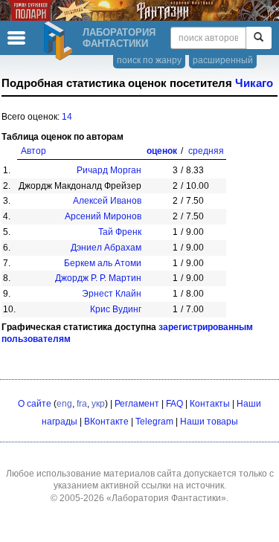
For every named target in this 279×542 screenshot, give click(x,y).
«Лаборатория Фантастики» (166, 498)
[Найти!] (259, 38)
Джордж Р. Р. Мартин (98, 278)
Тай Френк (119, 232)
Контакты (210, 404)
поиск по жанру (149, 60)
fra (82, 404)
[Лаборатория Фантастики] (60, 41)
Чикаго (254, 83)
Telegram (154, 421)
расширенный (223, 60)
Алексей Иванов (107, 201)
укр (98, 404)
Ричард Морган (109, 170)
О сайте (34, 404)
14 (67, 117)
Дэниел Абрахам (106, 247)
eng (64, 404)
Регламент (137, 404)
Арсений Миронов (103, 216)
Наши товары (209, 421)
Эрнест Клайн (111, 293)
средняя (206, 151)
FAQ (174, 404)
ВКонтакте (106, 421)
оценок (162, 151)
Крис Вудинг (115, 309)
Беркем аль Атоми (102, 263)
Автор (33, 151)
